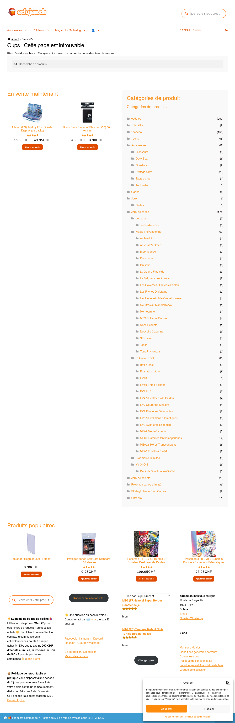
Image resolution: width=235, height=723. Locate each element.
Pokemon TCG (145, 358)
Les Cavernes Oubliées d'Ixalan (159, 285)
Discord (98, 638)
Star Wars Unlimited (148, 458)
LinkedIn (70, 643)
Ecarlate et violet (150, 371)
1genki (135, 138)
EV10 (143, 378)
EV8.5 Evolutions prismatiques (159, 418)
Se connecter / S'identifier (80, 652)
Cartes (135, 192)
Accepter (166, 708)
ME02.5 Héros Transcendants (158, 444)
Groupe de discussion (193, 670)
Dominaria (146, 258)
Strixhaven (146, 338)
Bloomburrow (148, 252)
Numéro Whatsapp (191, 618)
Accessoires (14, 30)
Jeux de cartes (140, 212)
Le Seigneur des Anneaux (156, 278)
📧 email (91, 619)
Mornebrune (147, 311)
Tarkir (143, 345)
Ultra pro (136, 498)
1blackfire (137, 125)
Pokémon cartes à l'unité (146, 484)
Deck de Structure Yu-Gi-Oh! (157, 471)
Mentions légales (190, 647)
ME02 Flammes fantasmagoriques (161, 438)
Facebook (71, 638)
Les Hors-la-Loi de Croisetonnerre (160, 298)
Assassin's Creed (150, 245)
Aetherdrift (146, 238)
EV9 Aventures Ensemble (156, 425)
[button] (228, 682)
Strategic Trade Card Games (148, 491)
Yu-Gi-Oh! (142, 464)
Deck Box (142, 158)
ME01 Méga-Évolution (153, 431)
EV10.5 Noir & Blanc (152, 385)
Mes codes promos (76, 656)
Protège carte (144, 172)
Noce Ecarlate (148, 325)
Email (183, 614)
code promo (33, 659)
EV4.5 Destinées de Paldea (157, 398)
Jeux (134, 198)
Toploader (142, 185)
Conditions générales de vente (198, 652)
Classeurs (142, 152)
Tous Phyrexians (150, 351)
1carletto (136, 132)
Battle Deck (147, 365)
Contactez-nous (189, 656)
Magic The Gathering (68, 30)
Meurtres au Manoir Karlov (156, 305)
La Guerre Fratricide (152, 271)
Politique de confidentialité (197, 716)
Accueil (15, 39)
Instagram (85, 638)
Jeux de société (140, 478)
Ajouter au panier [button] (32, 147)
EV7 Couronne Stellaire (154, 405)
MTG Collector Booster (154, 318)
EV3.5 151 (146, 391)
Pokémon (39, 30)
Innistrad (145, 265)
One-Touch (142, 165)
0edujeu (136, 118)
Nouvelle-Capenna (151, 331)
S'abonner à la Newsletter (88, 598)
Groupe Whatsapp (88, 643)
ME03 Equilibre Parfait (154, 451)
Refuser (209, 708)
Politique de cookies (173, 716)
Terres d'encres (149, 225)
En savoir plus (16, 700)
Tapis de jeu (143, 178)
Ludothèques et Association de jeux (201, 665)
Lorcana (141, 218)
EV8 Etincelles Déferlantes (156, 411)
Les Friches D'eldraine (153, 291)
